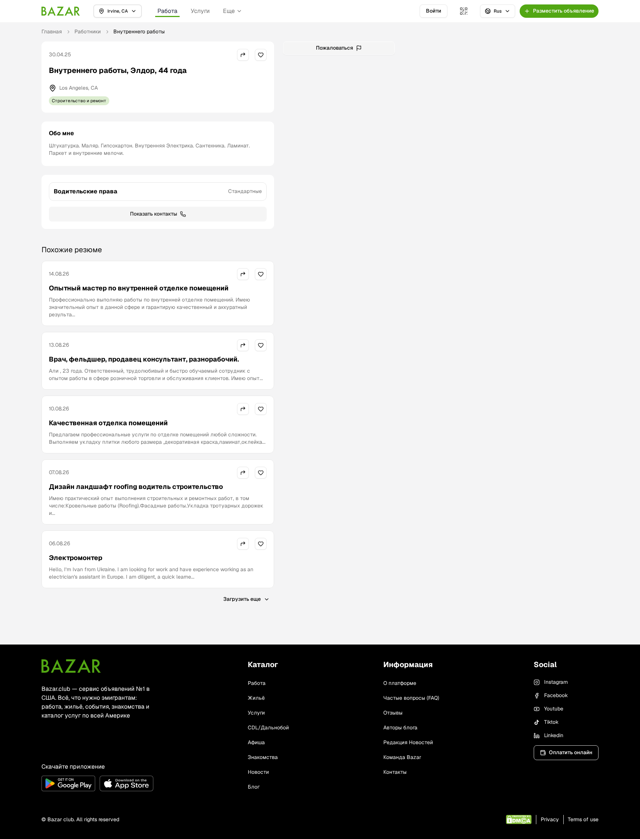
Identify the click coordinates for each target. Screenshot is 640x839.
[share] (243, 55)
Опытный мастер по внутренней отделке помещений (139, 288)
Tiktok (551, 722)
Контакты (395, 772)
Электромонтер (75, 557)
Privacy (550, 819)
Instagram (556, 682)
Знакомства (263, 757)
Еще (229, 11)
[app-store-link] (126, 783)
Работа (167, 11)
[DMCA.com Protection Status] (518, 819)
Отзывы (393, 712)
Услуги (200, 11)
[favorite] (261, 55)
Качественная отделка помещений (108, 423)
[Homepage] (60, 11)
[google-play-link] (68, 783)
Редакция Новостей (408, 742)
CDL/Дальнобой (268, 727)
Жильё (256, 698)
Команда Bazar (402, 757)
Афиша (256, 742)
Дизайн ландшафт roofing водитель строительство (136, 486)
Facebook (556, 695)
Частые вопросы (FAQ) (411, 698)
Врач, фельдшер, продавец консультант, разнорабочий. (144, 359)
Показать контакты (153, 213)
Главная (51, 31)
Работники (87, 31)
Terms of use (583, 819)
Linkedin (553, 735)
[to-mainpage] (71, 666)
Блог (254, 786)
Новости (258, 772)
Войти (433, 10)
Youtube (553, 708)
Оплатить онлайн (570, 752)
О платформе (399, 683)
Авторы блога (400, 727)
